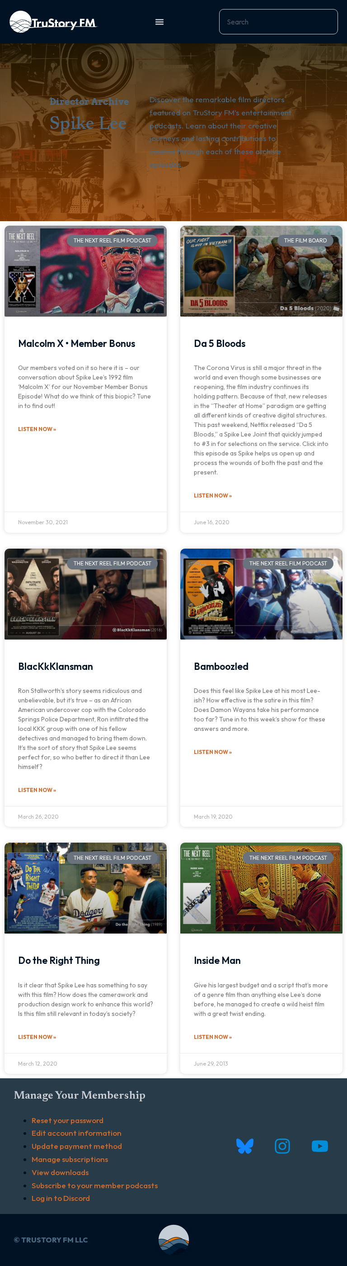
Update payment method (77, 1146)
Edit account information (77, 1133)
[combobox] (278, 21)
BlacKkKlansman (55, 666)
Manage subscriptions (70, 1159)
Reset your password (67, 1120)
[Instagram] (282, 1146)
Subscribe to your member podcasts (95, 1185)
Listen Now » (37, 429)
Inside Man (217, 960)
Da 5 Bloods (219, 343)
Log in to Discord (61, 1198)
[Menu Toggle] (159, 21)
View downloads (60, 1172)
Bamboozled (221, 666)
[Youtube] (319, 1146)
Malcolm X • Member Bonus (76, 343)
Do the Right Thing (59, 960)
